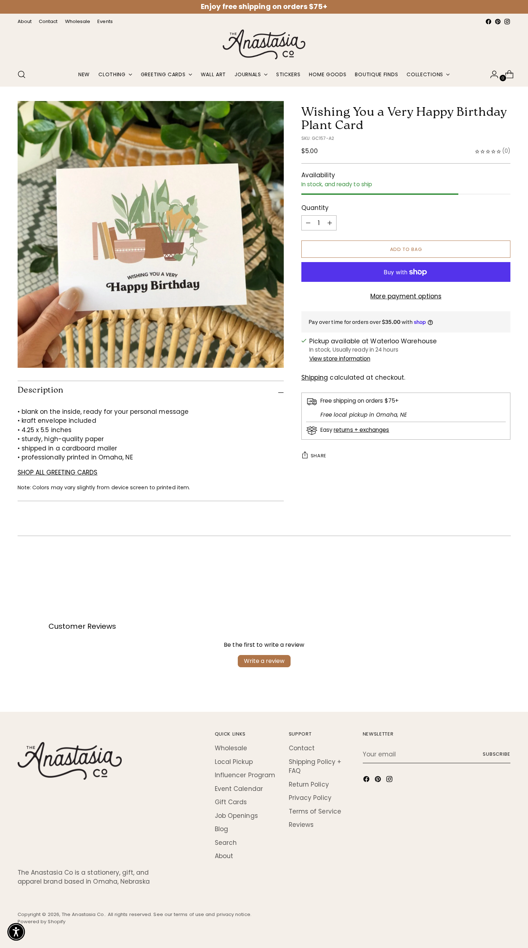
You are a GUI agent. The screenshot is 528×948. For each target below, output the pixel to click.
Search (226, 842)
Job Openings (236, 815)
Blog (221, 829)
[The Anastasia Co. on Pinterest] (498, 21)
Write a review (264, 661)
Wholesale (231, 748)
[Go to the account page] (491, 74)
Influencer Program (245, 775)
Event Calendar (239, 788)
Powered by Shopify (42, 921)
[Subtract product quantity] (329, 223)
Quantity (315, 207)
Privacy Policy (310, 797)
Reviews (301, 824)
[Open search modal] (21, 74)
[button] (16, 932)
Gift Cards (231, 802)
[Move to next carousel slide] (505, 564)
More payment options (405, 296)
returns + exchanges (361, 430)
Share (318, 455)
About (224, 856)
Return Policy (309, 784)
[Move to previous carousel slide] (488, 565)
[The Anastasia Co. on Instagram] (507, 21)
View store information (339, 358)
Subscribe (497, 754)
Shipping (314, 377)
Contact (302, 748)
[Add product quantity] (308, 223)
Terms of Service (315, 811)
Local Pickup (234, 761)
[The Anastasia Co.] (264, 44)
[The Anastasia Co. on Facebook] (488, 21)
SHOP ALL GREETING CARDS (58, 472)
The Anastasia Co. (83, 914)
